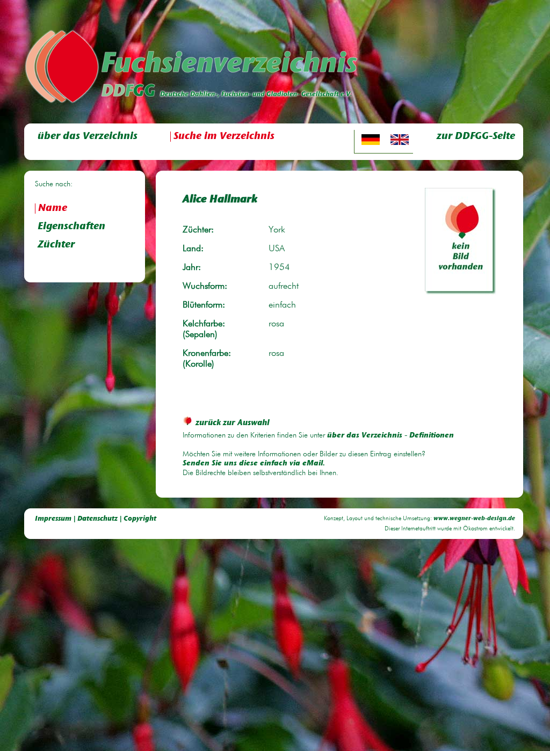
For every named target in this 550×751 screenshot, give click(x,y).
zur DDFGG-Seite (476, 137)
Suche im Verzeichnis (223, 137)
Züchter (56, 245)
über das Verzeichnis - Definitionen (390, 436)
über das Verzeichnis (88, 137)
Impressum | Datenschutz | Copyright (95, 518)
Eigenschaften (71, 227)
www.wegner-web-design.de (474, 519)
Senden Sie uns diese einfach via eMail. (254, 464)
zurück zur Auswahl (233, 423)
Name (52, 208)
